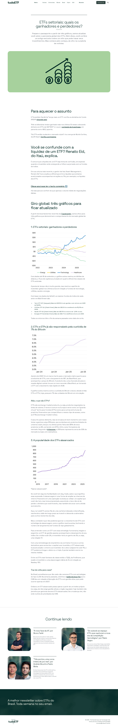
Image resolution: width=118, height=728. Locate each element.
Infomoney (51, 429)
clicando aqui (42, 120)
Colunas (44, 2)
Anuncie (81, 2)
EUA (73, 2)
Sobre (35, 2)
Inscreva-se (101, 2)
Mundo (58, 2)
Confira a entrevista (48, 137)
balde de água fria (73, 577)
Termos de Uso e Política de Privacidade (99, 721)
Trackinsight (66, 214)
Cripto (68, 2)
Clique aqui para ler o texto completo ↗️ (49, 186)
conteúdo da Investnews (71, 127)
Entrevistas (51, 2)
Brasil (63, 2)
